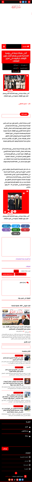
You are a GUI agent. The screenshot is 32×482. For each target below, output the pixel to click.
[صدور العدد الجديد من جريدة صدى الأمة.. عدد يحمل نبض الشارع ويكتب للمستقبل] (16, 317)
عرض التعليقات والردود (7, 274)
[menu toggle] (29, 2)
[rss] (9, 480)
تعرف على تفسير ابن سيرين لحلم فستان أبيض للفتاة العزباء (14, 370)
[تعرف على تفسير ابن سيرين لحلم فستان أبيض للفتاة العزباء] (27, 369)
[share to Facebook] (11, 90)
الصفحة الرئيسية (23, 68)
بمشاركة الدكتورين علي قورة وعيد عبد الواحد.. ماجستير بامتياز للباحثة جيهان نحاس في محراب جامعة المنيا (12, 410)
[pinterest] (12, 480)
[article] (16, 243)
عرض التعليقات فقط (20, 274)
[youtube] (20, 2)
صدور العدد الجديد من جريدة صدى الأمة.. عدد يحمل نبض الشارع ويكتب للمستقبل (16, 327)
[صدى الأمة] (16, 7)
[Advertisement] (16, 26)
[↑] (16, 473)
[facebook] (26, 2)
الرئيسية (25, 46)
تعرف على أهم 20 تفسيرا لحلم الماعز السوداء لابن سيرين (13, 359)
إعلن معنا (26, 465)
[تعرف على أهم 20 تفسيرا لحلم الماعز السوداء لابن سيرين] (27, 358)
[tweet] (8, 90)
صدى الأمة (27, 332)
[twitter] (23, 2)
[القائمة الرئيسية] (4, 46)
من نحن (26, 461)
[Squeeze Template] (25, 476)
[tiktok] (15, 480)
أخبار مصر (15, 68)
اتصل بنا (26, 469)
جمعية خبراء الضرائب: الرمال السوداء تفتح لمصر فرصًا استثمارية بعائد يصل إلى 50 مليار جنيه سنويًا (13, 383)
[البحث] (3, 2)
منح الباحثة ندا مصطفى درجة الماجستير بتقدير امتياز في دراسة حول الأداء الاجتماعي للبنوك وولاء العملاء (12, 397)
